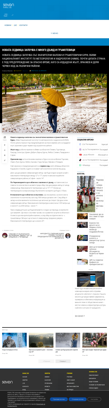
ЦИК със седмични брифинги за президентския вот (96, 262)
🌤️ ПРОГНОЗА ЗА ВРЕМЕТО (37, 71)
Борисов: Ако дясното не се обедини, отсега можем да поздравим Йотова (96, 227)
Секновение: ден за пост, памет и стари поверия (96, 216)
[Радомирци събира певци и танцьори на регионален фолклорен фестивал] (86, 194)
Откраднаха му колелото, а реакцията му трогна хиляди (97, 239)
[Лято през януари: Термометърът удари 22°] (94, 340)
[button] (4, 160)
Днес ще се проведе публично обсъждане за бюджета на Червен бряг (96, 251)
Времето (25, 71)
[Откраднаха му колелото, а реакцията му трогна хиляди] (82, 238)
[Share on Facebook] (4, 145)
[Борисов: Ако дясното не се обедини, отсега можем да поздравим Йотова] (82, 225)
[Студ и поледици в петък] (14, 340)
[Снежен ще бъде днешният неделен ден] (68, 340)
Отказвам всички (77, 399)
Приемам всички (59, 399)
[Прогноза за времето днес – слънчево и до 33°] (41, 340)
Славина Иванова (7, 71)
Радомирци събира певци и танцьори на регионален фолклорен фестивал (100, 194)
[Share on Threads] (4, 155)
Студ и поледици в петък (10, 350)
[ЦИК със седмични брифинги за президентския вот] (82, 262)
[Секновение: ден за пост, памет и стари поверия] (82, 216)
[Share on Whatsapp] (4, 150)
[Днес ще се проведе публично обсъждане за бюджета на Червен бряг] (82, 249)
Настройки (94, 399)
